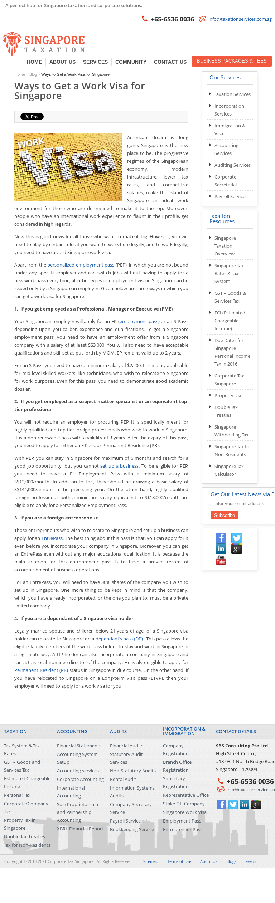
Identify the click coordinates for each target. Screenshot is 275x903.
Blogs (231, 861)
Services (95, 62)
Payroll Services (230, 196)
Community (130, 62)
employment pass (139, 321)
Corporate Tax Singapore (70, 861)
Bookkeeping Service (132, 829)
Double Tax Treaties (24, 836)
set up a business (119, 466)
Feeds (250, 861)
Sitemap (150, 861)
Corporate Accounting (80, 779)
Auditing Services (232, 165)
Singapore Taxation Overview (225, 246)
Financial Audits (126, 745)
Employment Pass (182, 820)
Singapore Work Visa (185, 812)
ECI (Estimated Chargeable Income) (229, 320)
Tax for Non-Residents (27, 845)
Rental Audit (123, 779)
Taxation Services (232, 94)
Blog (33, 74)
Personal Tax (17, 795)
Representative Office (186, 795)
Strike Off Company (184, 803)
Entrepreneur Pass (182, 829)
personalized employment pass (80, 265)
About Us (62, 62)
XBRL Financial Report (80, 828)
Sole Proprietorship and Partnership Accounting (77, 812)
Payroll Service (125, 820)
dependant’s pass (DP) (119, 638)
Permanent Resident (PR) (41, 670)
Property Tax (227, 395)
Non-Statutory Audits (133, 770)
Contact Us (170, 62)
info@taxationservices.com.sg (240, 19)
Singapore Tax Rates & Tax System (229, 273)
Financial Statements (79, 745)
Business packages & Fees (232, 61)
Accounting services (78, 770)
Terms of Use (179, 861)
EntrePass (52, 538)
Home (34, 62)
